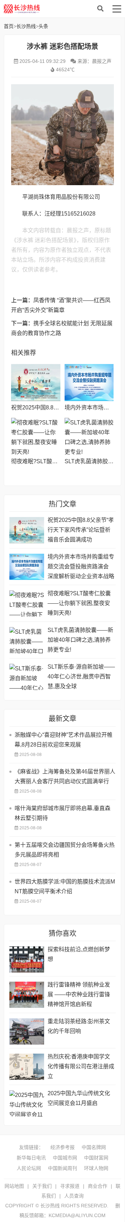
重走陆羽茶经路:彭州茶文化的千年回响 (79, 1026)
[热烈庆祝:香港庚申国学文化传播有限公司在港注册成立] (26, 1067)
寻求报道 (70, 1186)
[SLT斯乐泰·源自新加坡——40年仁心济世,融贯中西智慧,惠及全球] (26, 677)
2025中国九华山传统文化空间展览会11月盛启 (79, 1098)
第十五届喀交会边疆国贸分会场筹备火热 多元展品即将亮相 (65, 850)
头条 (43, 26)
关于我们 (42, 1186)
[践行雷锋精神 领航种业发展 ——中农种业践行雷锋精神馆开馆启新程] (26, 995)
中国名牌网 (94, 1147)
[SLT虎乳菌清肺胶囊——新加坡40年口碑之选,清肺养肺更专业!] (89, 436)
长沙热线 (56, 8)
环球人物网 (96, 1168)
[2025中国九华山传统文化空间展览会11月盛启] (26, 1103)
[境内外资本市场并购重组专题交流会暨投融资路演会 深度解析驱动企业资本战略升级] (89, 382)
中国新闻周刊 (62, 1168)
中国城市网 (65, 1158)
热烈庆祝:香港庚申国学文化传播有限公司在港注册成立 (81, 1066)
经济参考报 (62, 1147)
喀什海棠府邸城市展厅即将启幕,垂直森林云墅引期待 (62, 813)
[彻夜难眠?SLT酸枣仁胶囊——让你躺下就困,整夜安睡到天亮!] (35, 436)
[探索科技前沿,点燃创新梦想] (26, 959)
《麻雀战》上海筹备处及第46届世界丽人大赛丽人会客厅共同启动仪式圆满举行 (65, 776)
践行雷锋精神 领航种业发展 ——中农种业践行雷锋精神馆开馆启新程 (79, 994)
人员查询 (74, 1196)
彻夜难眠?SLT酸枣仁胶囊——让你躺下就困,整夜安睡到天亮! (79, 603)
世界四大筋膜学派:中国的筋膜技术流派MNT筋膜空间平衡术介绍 (65, 886)
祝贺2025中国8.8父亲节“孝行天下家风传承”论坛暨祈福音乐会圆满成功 (81, 530)
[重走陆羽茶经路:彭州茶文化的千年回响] (26, 1031)
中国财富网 (96, 1158)
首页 (9, 26)
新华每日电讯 (31, 1158)
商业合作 (97, 1186)
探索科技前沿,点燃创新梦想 (79, 954)
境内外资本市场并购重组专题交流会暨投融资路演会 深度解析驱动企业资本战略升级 (81, 567)
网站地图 (14, 1186)
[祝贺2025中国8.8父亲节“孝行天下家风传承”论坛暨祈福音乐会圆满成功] (35, 382)
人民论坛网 (29, 1168)
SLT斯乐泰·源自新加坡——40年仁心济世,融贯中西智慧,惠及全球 (81, 676)
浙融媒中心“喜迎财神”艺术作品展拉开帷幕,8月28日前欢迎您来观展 (63, 740)
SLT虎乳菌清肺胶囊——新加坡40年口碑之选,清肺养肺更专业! (80, 640)
